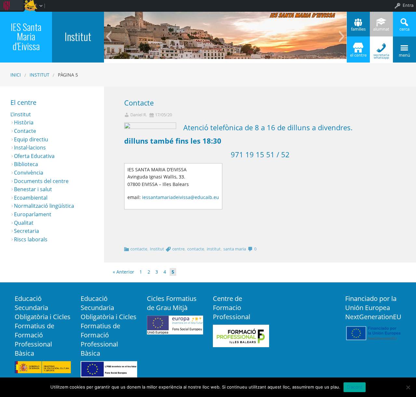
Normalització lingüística (44, 205)
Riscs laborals (30, 239)
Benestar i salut (33, 189)
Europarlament (32, 214)
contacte (138, 249)
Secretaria (26, 230)
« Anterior (123, 272)
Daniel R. (138, 115)
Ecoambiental (30, 197)
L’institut (20, 114)
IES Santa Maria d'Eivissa (26, 36)
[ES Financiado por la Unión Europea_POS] (373, 332)
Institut (78, 36)
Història (23, 122)
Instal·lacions (30, 147)
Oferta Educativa (34, 156)
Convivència (28, 172)
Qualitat (23, 222)
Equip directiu (31, 139)
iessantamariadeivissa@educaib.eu (180, 197)
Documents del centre (41, 181)
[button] (109, 36)
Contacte (139, 102)
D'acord (355, 387)
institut (214, 249)
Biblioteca (26, 164)
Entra (408, 5)
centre (178, 249)
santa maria (234, 249)
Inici (15, 75)
